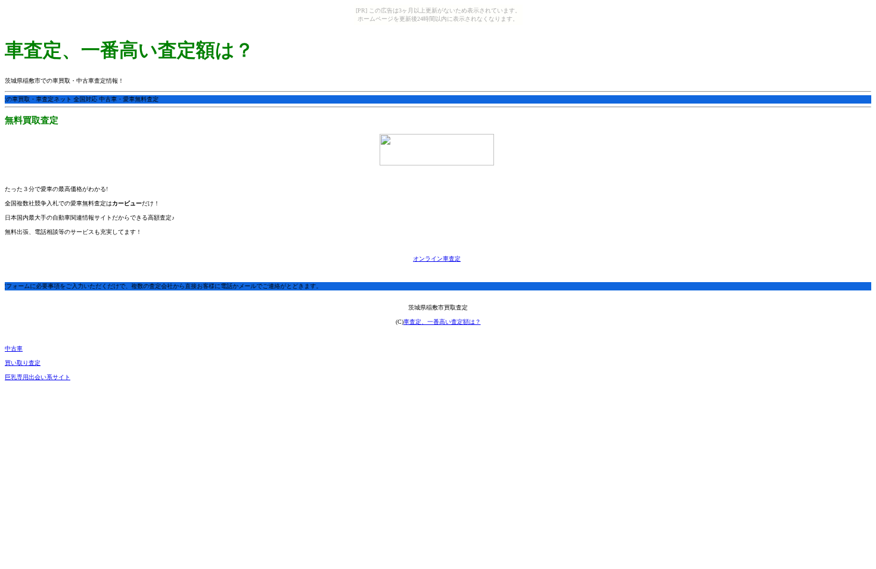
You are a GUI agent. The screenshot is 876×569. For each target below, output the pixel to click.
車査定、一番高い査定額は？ (442, 321)
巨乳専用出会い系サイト (37, 377)
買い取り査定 (23, 362)
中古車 (14, 348)
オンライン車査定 (437, 258)
